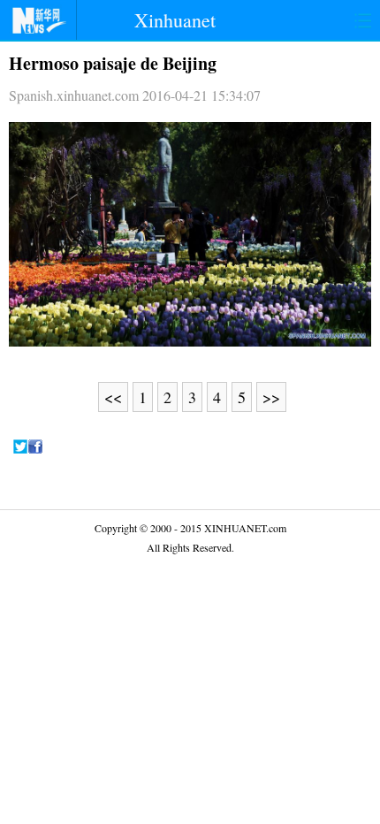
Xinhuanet (175, 20)
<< (113, 397)
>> (271, 397)
